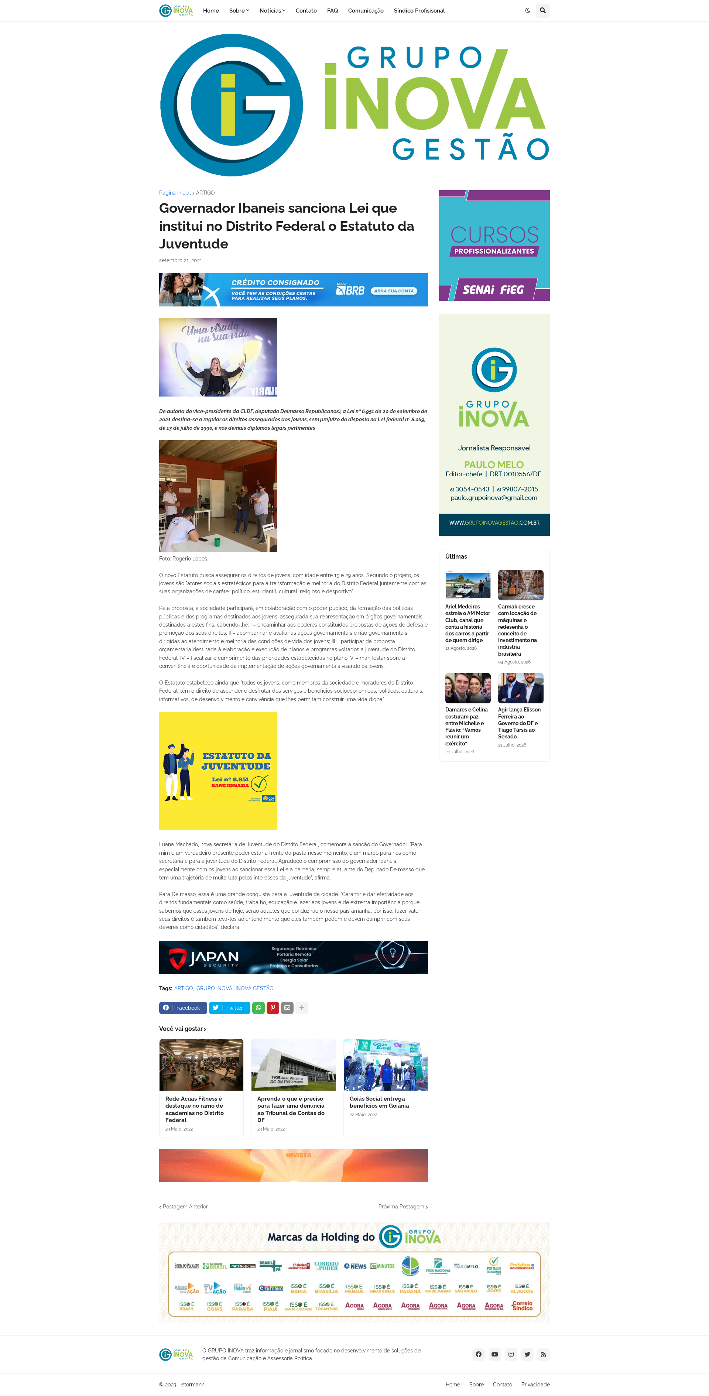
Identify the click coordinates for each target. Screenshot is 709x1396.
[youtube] (495, 1354)
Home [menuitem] (211, 10)
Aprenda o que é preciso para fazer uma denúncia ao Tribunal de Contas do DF (291, 1109)
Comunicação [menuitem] (366, 10)
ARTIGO (205, 192)
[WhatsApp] (258, 1008)
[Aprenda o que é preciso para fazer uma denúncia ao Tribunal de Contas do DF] (293, 1065)
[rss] (543, 1354)
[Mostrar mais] (301, 1008)
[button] (528, 11)
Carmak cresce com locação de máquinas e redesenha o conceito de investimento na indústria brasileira (517, 630)
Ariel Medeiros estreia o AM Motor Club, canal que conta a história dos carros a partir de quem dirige (467, 623)
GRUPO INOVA (214, 988)
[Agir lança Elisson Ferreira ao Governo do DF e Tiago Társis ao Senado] (521, 688)
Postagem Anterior (185, 1207)
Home (453, 1385)
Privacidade (535, 1385)
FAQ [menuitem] (332, 10)
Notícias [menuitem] (270, 10)
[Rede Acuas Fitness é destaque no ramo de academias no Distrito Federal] (201, 1065)
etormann (193, 1385)
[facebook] (478, 1354)
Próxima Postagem (401, 1207)
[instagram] (511, 1354)
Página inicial (175, 192)
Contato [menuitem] (306, 10)
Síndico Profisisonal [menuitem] (419, 10)
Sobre (476, 1385)
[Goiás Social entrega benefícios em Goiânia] (386, 1065)
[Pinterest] (273, 1008)
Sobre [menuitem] (237, 10)
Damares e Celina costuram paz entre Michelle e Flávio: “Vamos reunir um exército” (466, 726)
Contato (502, 1385)
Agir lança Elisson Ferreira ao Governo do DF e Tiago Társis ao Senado (519, 723)
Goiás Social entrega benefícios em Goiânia (379, 1102)
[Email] (287, 1008)
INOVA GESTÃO (255, 988)
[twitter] (527, 1354)
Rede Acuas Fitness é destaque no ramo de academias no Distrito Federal (194, 1109)
